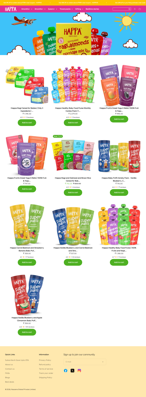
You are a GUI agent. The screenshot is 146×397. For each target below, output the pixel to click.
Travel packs (65, 9)
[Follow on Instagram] (79, 372)
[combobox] (120, 9)
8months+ (39, 9)
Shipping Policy (45, 377)
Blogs (7, 377)
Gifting (78, 9)
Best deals (9, 382)
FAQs (7, 373)
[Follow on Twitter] (72, 372)
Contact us (9, 369)
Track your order (46, 373)
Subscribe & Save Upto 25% (17, 360)
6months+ (25, 9)
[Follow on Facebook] (65, 372)
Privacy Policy (45, 360)
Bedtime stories (92, 9)
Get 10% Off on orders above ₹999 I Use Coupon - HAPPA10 (69, 3)
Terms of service (46, 369)
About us (9, 364)
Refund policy (45, 364)
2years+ (51, 9)
